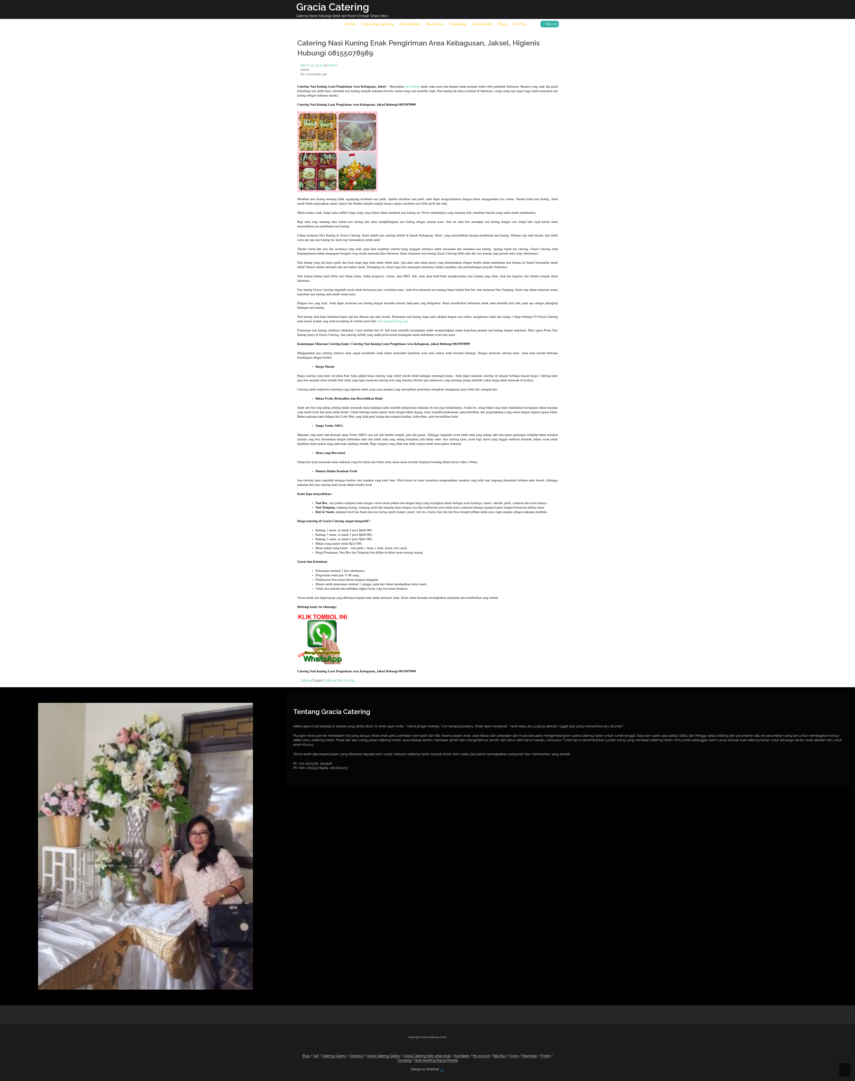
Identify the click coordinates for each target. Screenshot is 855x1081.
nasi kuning (412, 86)
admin (333, 65)
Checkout (356, 1056)
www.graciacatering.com (392, 321)
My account (481, 1056)
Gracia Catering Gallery (383, 1056)
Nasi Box (434, 24)
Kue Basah (482, 24)
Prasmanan (410, 24)
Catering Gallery (378, 24)
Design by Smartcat (425, 1069)
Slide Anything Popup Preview (436, 1060)
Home (350, 24)
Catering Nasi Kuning (339, 680)
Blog (502, 24)
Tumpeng (458, 24)
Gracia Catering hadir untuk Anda (427, 1056)
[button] (533, 25)
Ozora (513, 1056)
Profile (519, 24)
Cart (316, 1056)
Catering (306, 680)
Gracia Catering (332, 7)
